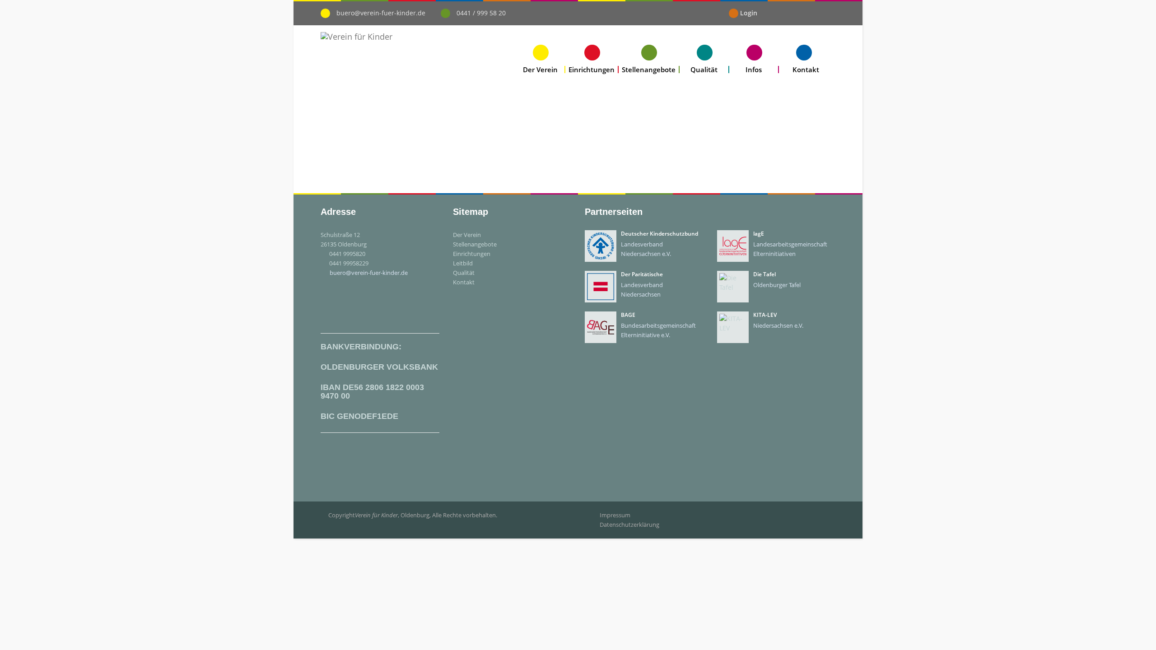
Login (748, 13)
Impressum (615, 515)
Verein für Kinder (376, 515)
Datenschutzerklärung (629, 524)
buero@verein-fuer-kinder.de (380, 13)
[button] (540, 59)
